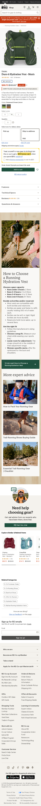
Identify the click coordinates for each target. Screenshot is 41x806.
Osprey (4, 71)
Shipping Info (26, 688)
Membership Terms (10, 803)
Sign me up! (20, 638)
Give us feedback (15, 614)
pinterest (23, 767)
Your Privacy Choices (28, 792)
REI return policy (20, 174)
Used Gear (5, 717)
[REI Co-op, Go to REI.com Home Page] (4, 7)
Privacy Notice (11, 795)
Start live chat (22, 525)
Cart (33, 7)
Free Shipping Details (29, 700)
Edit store (5, 143)
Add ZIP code (25, 143)
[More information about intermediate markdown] (26, 85)
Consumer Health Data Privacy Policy (20, 798)
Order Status (26, 677)
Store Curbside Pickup (29, 685)
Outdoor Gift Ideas (8, 697)
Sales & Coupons (27, 697)
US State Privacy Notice (26, 795)
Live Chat (5, 758)
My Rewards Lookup (9, 680)
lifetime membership (17, 160)
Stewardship (25, 743)
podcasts (32, 767)
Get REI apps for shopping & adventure (20, 773)
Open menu (38, 7)
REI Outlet (7, 81)
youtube (27, 767)
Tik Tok (13, 767)
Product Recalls (12, 800)
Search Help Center (9, 752)
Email (3, 628)
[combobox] (20, 12)
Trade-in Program (8, 720)
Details (21, 146)
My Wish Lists (6, 683)
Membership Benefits (9, 686)
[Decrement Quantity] (3, 122)
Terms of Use (10, 792)
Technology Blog (27, 740)
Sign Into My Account (10, 677)
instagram (8, 767)
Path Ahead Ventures (29, 718)
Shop (11, 7)
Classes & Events (27, 712)
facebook (18, 767)
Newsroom (25, 737)
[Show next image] (37, 48)
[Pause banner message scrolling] (38, 18)
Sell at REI (5, 735)
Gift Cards (5, 700)
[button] (20, 48)
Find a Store (6, 755)
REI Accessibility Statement (28, 803)
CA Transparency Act (27, 800)
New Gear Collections (9, 714)
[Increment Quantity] (13, 122)
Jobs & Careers (7, 729)
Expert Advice (26, 709)
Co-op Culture (7, 732)
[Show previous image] (3, 48)
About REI (25, 729)
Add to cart (18, 169)
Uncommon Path (27, 715)
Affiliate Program (8, 738)
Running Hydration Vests (12, 25)
